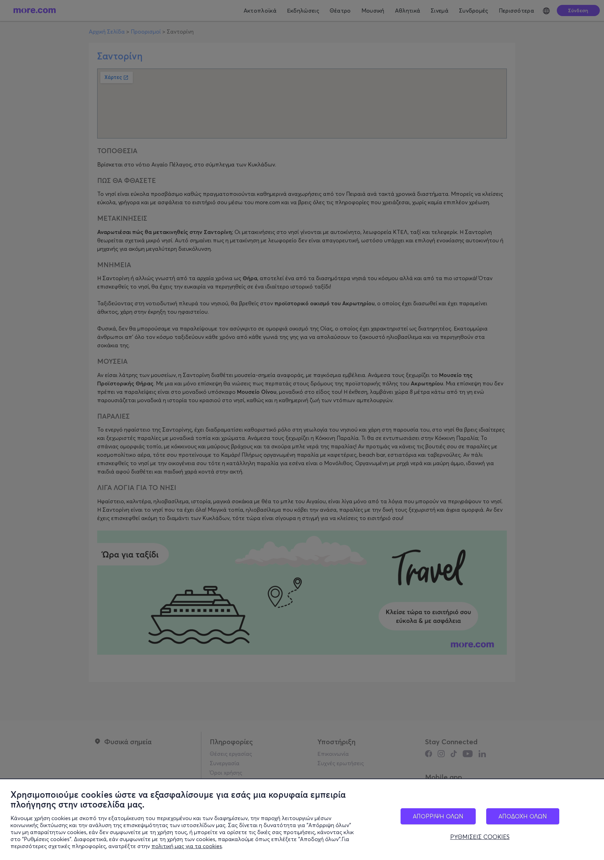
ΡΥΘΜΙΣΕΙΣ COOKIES (480, 836)
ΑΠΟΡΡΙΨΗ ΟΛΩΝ (438, 816)
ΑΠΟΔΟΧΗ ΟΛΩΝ (522, 816)
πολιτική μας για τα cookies (186, 846)
